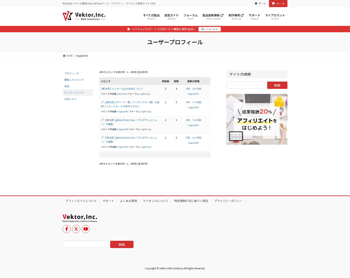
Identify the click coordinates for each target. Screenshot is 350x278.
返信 (66, 86)
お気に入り (70, 99)
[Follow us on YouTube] (86, 229)
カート (280, 3)
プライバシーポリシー (228, 201)
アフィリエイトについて (81, 201)
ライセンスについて (155, 201)
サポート (108, 201)
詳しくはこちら (209, 29)
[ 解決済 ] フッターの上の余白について (122, 88)
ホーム (262, 3)
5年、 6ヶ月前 (193, 137)
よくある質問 (128, 201)
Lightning (145, 93)
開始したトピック (74, 79)
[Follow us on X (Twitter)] (76, 229)
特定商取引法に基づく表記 (191, 201)
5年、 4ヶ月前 (193, 88)
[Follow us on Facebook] (67, 229)
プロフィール (71, 73)
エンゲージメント (74, 92)
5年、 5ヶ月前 (193, 102)
